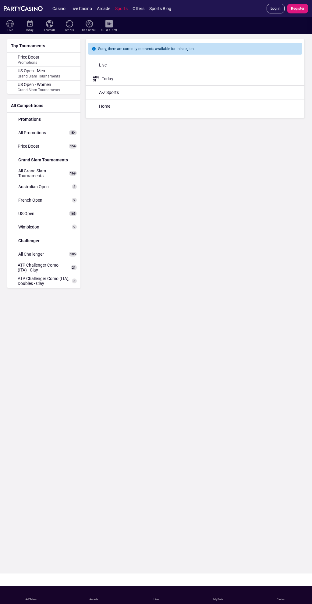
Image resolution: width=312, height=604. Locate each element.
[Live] (10, 23)
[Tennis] (69, 23)
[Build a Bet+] (109, 23)
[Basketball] (89, 23)
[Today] (30, 23)
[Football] (49, 23)
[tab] (18, 41)
